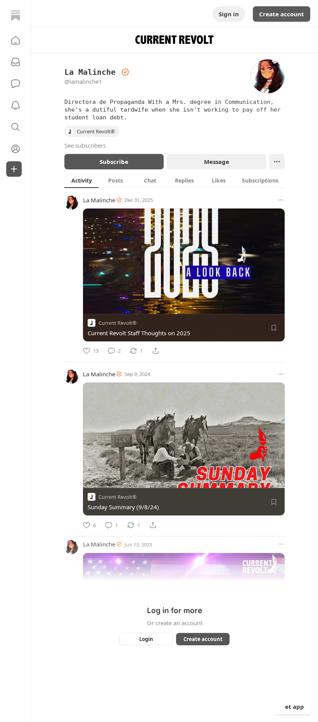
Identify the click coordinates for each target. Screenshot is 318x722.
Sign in (229, 14)
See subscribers (85, 145)
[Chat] (15, 83)
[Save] (274, 328)
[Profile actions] (277, 161)
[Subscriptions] (15, 62)
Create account (281, 14)
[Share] (155, 351)
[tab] (81, 180)
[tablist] (174, 180)
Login (146, 639)
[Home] (15, 15)
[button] (15, 40)
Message (216, 161)
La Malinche (99, 200)
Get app (292, 706)
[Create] (14, 169)
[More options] (281, 200)
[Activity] (15, 105)
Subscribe (114, 161)
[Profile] (15, 149)
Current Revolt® (118, 322)
